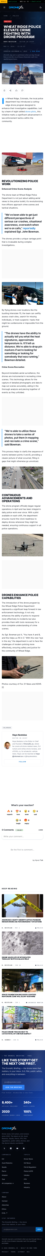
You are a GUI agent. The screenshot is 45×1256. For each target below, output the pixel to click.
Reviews (27, 1183)
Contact (5, 1201)
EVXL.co (17, 751)
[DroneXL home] (16, 7)
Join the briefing (13, 1087)
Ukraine (26, 1175)
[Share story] (10, 90)
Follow (22, 762)
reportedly (29, 228)
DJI (3, 1159)
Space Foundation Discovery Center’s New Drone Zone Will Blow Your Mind (19, 995)
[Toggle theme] (40, 7)
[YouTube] (17, 1148)
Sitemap (21, 1252)
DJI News (27, 1163)
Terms (13, 1252)
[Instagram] (23, 1148)
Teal (3, 1179)
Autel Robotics (7, 1163)
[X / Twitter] (4, 1148)
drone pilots (30, 111)
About (4, 1197)
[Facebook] (10, 1148)
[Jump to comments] (22, 90)
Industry (27, 1187)
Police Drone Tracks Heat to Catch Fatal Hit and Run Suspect (16, 1033)
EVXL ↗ (4, 1213)
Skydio (4, 1167)
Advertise (5, 1205)
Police (16, 16)
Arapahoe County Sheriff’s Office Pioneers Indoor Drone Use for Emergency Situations (22, 921)
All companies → (8, 1183)
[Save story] (4, 90)
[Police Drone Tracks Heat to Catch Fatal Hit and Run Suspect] (22, 1017)
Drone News (28, 1159)
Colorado (7, 727)
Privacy (5, 1252)
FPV (25, 1179)
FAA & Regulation (30, 1167)
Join (39, 1229)
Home (6, 16)
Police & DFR (28, 1171)
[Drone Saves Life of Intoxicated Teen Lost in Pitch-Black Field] (22, 943)
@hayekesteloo (31, 756)
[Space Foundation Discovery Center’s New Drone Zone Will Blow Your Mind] (22, 980)
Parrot (4, 1171)
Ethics (4, 1209)
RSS (28, 1252)
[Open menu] (4, 7)
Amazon (5, 1175)
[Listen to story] (16, 90)
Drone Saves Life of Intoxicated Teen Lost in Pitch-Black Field (16, 958)
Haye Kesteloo (19, 735)
